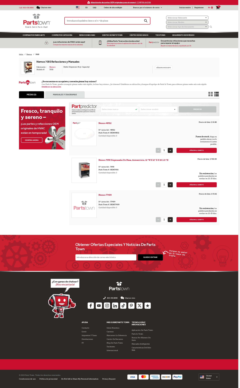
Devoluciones (87, 339)
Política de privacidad (48, 379)
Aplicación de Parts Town (142, 330)
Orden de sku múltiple (113, 7)
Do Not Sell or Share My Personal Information (79, 379)
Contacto (85, 328)
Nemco (52, 67)
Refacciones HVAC (87, 35)
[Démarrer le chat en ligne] (64, 298)
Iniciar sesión (185, 7)
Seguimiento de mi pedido (183, 35)
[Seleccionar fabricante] (187, 18)
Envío (84, 332)
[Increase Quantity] (170, 150)
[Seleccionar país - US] (78, 7)
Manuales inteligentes (141, 344)
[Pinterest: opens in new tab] (131, 305)
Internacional (112, 350)
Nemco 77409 (105, 195)
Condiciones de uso (27, 379)
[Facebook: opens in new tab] (91, 305)
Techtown (111, 347)
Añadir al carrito (197, 150)
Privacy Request (109, 379)
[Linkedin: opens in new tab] (115, 305)
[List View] (216, 94)
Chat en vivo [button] (130, 298)
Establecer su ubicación (51, 87)
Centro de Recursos (139, 35)
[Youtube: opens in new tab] (99, 305)
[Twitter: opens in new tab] (139, 305)
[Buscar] (211, 27)
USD (94, 8)
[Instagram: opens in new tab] (107, 305)
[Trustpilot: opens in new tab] (147, 305)
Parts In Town (137, 334)
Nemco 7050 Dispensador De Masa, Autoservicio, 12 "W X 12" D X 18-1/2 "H (133, 160)
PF (83, 343)
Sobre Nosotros (113, 328)
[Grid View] (210, 94)
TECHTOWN (160, 35)
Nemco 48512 (105, 123)
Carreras (110, 332)
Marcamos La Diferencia (117, 335)
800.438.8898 (28, 8)
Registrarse (199, 7)
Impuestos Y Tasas (89, 335)
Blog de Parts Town (115, 343)
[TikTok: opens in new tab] (123, 305)
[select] (209, 377)
